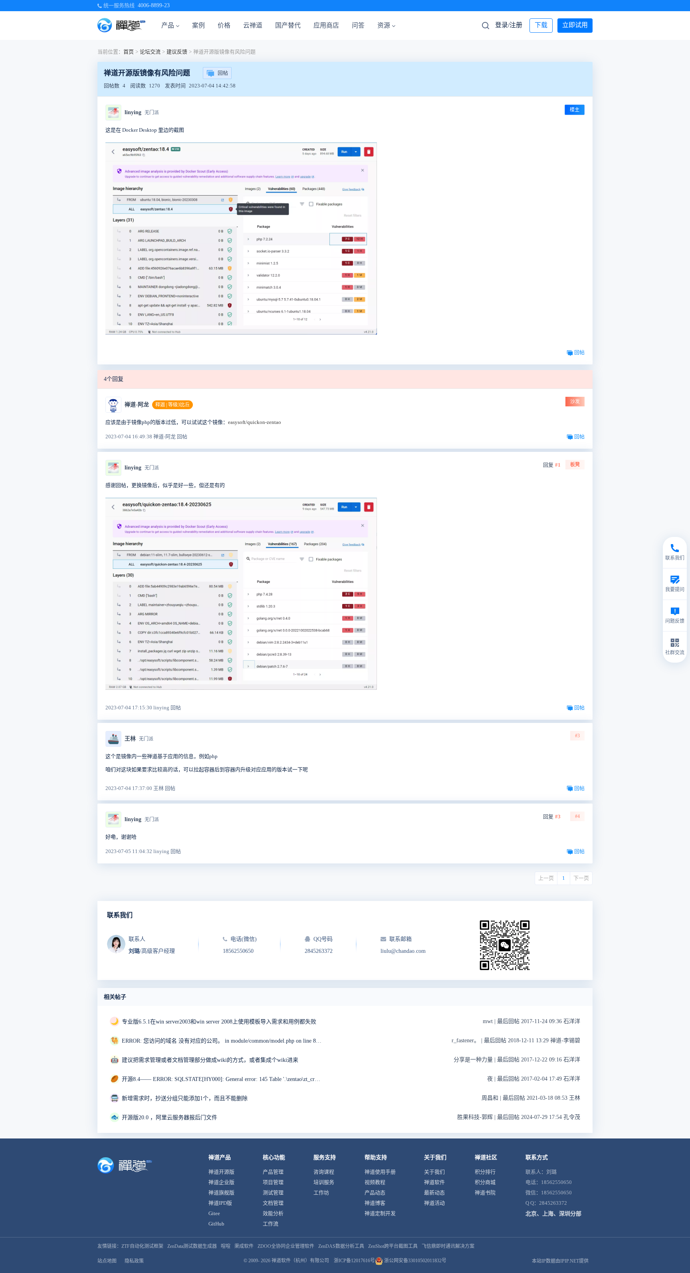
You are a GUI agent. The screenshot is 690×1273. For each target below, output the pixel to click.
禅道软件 (434, 1182)
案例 (198, 25)
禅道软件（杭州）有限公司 (300, 1260)
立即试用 (575, 25)
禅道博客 (375, 1203)
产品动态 (375, 1193)
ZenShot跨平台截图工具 (393, 1246)
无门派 (152, 112)
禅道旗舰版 (221, 1193)
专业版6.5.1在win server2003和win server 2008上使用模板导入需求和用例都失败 (219, 1022)
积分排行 (485, 1172)
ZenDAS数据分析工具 (341, 1246)
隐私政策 (134, 1261)
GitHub (216, 1224)
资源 (383, 25)
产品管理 (273, 1172)
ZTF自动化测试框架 (142, 1246)
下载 (541, 25)
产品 (167, 25)
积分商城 (485, 1182)
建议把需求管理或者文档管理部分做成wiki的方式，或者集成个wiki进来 (210, 1060)
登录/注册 (508, 25)
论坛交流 (150, 52)
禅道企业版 (221, 1182)
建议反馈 (177, 52)
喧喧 (225, 1246)
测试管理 (273, 1193)
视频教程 (375, 1182)
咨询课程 (323, 1172)
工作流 (270, 1224)
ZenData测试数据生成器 (192, 1246)
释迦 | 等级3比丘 (172, 405)
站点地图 (107, 1261)
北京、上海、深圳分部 (553, 1214)
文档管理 (273, 1203)
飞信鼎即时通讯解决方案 (448, 1246)
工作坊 (321, 1193)
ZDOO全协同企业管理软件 (286, 1246)
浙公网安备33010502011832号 (414, 1260)
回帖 (223, 73)
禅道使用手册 (380, 1172)
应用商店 (326, 25)
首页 (128, 52)
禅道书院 (485, 1193)
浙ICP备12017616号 (354, 1260)
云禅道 (252, 25)
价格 (224, 25)
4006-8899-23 (154, 5)
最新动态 (434, 1193)
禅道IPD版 (220, 1203)
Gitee (214, 1213)
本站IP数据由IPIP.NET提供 (560, 1261)
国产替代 (288, 25)
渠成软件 (244, 1246)
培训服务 (323, 1182)
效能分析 (273, 1213)
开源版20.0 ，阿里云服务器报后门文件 (169, 1118)
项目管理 (273, 1182)
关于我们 (434, 1172)
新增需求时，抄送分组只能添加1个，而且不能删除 (185, 1098)
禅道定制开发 (380, 1213)
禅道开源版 (221, 1172)
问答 (358, 25)
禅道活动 (434, 1203)
